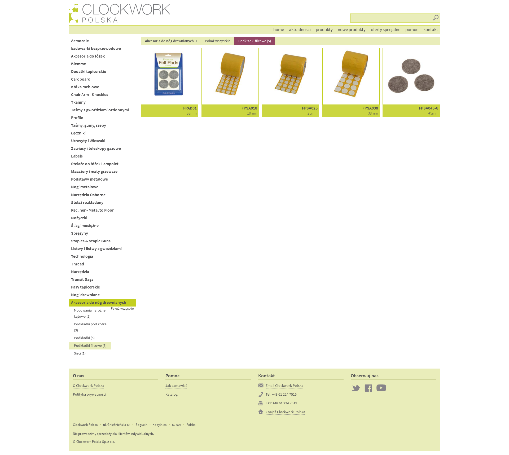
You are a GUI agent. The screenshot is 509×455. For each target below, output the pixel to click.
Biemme (78, 64)
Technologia (82, 256)
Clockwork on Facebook (368, 388)
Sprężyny (79, 233)
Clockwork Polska (85, 424)
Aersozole (80, 40)
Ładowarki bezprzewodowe (96, 48)
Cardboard (80, 79)
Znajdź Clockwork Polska (285, 411)
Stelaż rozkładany (87, 202)
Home (278, 29)
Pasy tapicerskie (85, 287)
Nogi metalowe (84, 187)
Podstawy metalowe (89, 179)
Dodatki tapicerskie (88, 71)
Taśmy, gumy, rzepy (88, 125)
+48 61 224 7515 (284, 394)
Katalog (171, 394)
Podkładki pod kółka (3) (90, 327)
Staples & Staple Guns (91, 241)
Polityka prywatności (89, 394)
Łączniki (78, 133)
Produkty (324, 29)
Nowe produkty (352, 29)
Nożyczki (79, 218)
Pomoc (411, 29)
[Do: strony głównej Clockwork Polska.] (74, 13)
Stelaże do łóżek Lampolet (95, 164)
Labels (77, 156)
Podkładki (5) (84, 337)
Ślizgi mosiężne (85, 225)
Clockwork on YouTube (381, 388)
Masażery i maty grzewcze (94, 171)
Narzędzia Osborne (88, 195)
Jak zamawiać (176, 385)
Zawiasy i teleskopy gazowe (96, 148)
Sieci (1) (80, 353)
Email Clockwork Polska (284, 385)
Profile (77, 117)
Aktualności (300, 29)
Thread (77, 264)
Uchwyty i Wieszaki (88, 140)
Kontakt (430, 29)
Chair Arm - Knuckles (89, 94)
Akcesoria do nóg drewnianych (98, 302)
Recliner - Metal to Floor (92, 210)
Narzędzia (80, 271)
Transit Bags (82, 279)
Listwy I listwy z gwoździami (96, 248)
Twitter (356, 388)
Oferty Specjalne (385, 29)
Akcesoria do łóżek (88, 56)
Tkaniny (78, 102)
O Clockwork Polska (88, 385)
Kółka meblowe (85, 87)
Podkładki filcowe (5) (90, 345)
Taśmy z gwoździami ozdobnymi (100, 110)
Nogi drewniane (85, 295)
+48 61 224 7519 (285, 403)
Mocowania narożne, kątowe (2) (90, 313)
